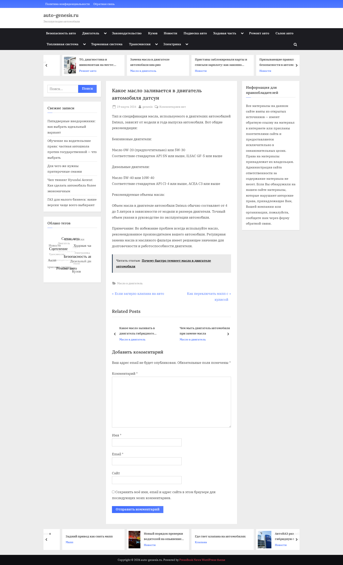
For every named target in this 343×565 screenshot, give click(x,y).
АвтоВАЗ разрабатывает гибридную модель (279, 536)
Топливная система (62, 44)
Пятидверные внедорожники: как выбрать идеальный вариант (71, 126)
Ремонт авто (259, 33)
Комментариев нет (172, 107)
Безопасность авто (61, 33)
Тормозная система (106, 44)
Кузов (152, 33)
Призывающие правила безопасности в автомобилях (268, 62)
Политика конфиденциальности (67, 4)
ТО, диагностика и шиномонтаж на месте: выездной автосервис (83, 63)
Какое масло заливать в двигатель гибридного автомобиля (137, 331)
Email (117, 454)
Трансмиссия (140, 44)
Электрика (172, 44)
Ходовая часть (224, 33)
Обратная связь (104, 4)
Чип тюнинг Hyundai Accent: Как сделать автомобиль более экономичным (71, 185)
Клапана (187, 542)
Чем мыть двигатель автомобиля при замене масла (205, 330)
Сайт (116, 473)
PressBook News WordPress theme (202, 560)
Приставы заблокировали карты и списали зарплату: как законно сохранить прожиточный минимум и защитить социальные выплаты (207, 63)
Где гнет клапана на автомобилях (206, 536)
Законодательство (127, 33)
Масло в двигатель (130, 71)
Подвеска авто (195, 33)
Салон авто (284, 33)
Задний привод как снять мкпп (75, 536)
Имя (116, 435)
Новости (170, 33)
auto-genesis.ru (61, 15)
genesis (148, 107)
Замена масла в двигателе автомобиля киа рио (136, 62)
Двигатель (90, 33)
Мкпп (56, 542)
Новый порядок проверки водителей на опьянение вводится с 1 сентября (149, 536)
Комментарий (125, 373)
